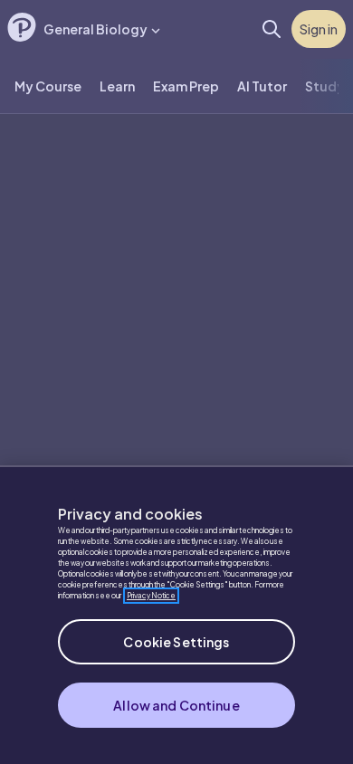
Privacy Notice (151, 595)
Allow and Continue (176, 705)
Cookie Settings (176, 642)
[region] (176, 614)
